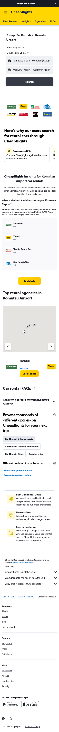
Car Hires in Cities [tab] (14, 454)
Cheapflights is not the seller (20, 572)
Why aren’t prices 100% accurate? (24, 583)
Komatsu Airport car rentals (18, 470)
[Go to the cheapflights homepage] (23, 12)
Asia (12, 597)
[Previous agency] (8, 346)
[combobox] (16, 47)
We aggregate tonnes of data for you (25, 577)
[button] (55, 3)
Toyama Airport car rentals (17, 475)
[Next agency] (51, 346)
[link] (29, 281)
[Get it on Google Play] (10, 704)
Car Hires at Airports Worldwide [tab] (22, 446)
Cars (5, 597)
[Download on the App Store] (30, 704)
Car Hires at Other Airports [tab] (19, 439)
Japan (20, 597)
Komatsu (30, 597)
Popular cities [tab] (36, 454)
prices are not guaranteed (23, 562)
